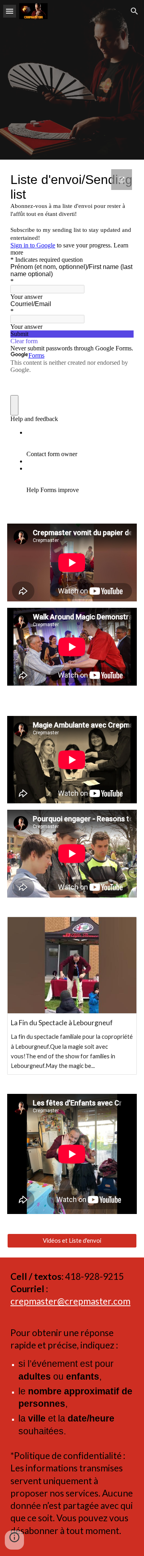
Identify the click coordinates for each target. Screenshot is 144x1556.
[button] (9, 11)
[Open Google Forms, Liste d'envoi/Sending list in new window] (121, 179)
